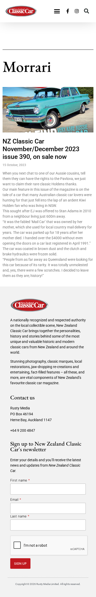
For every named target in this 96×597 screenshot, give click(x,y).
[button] (57, 11)
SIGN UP (20, 563)
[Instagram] (76, 11)
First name (20, 480)
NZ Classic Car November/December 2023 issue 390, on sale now (41, 149)
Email (15, 499)
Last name (19, 516)
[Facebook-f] (67, 11)
